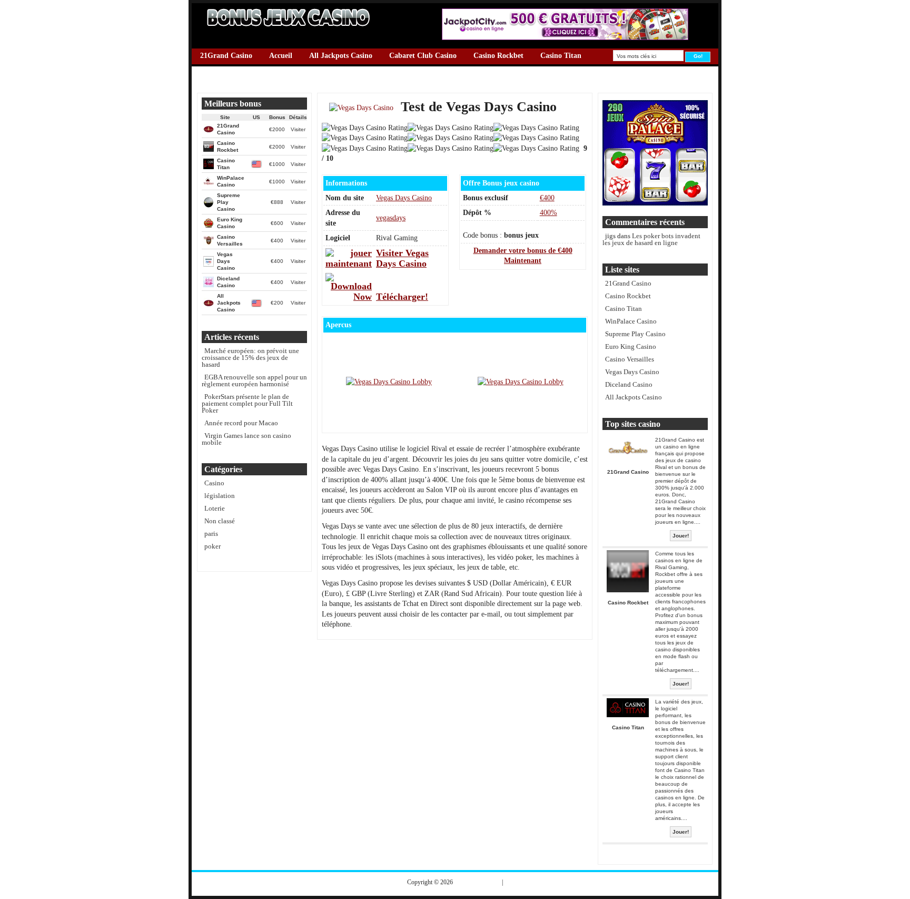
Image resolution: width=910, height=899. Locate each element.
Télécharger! (402, 296)
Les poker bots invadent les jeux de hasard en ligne (651, 239)
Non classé (219, 521)
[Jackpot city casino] (565, 38)
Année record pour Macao (241, 423)
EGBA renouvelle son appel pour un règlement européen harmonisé (254, 380)
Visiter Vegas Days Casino (402, 258)
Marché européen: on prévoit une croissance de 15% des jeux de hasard (250, 357)
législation (219, 496)
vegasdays (390, 218)
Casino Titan (560, 56)
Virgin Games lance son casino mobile (246, 439)
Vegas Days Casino (527, 70)
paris (211, 534)
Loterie (214, 508)
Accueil (280, 56)
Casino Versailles (226, 70)
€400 (547, 198)
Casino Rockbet (498, 56)
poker (212, 546)
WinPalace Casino (229, 85)
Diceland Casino (296, 70)
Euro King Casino (367, 70)
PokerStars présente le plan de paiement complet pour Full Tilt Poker (247, 403)
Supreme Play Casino (447, 70)
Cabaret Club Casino (423, 56)
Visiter (298, 129)
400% (548, 213)
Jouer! (680, 536)
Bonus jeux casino (477, 882)
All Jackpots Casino (340, 56)
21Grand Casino (226, 56)
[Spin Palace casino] (655, 203)
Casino (214, 483)
